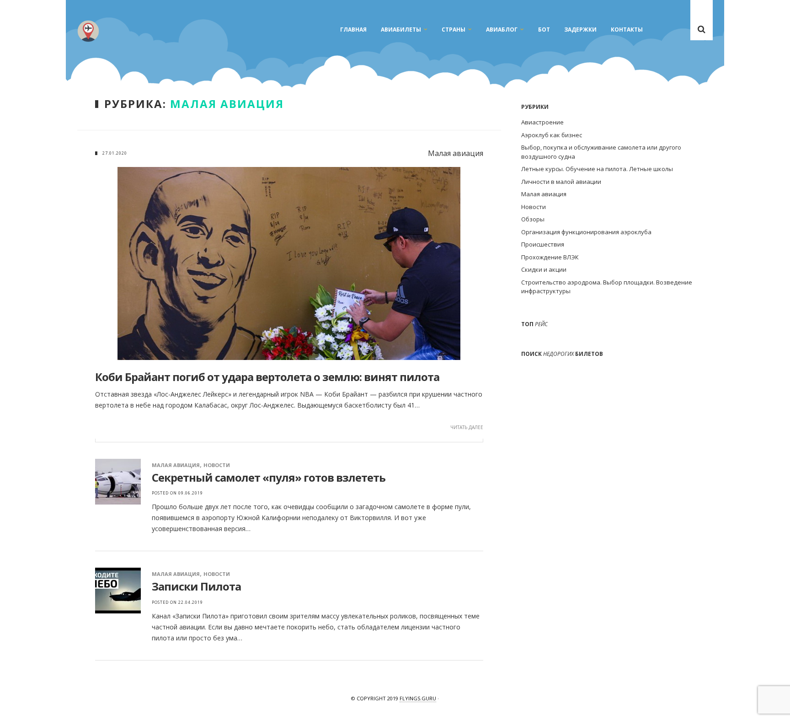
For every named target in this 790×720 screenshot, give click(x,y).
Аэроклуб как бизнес (551, 135)
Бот (544, 29)
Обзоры (532, 219)
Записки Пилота (196, 586)
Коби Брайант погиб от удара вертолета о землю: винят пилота (267, 376)
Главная (353, 29)
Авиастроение (542, 122)
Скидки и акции (543, 269)
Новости (216, 465)
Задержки (580, 29)
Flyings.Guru (418, 698)
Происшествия (542, 244)
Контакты (627, 29)
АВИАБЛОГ (502, 29)
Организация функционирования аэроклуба (586, 232)
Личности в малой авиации (561, 181)
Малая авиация (176, 465)
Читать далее (466, 427)
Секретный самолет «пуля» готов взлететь (268, 477)
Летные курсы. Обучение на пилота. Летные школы (597, 169)
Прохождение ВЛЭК (550, 257)
